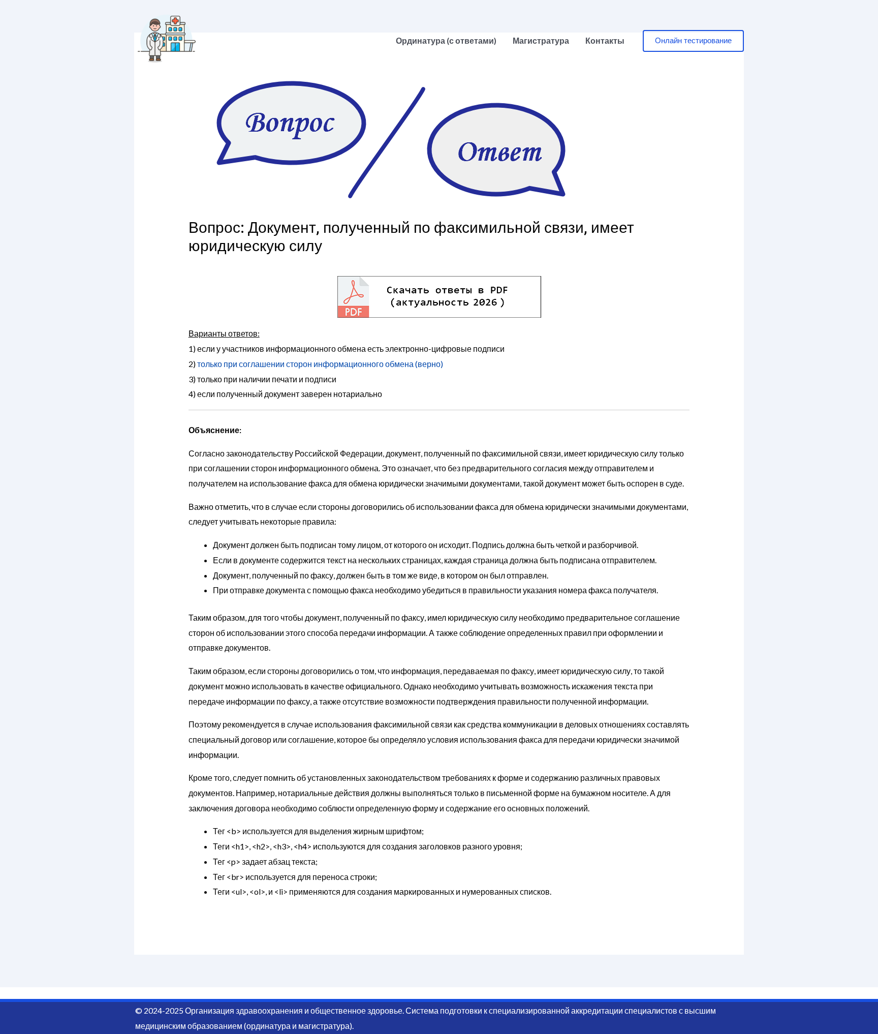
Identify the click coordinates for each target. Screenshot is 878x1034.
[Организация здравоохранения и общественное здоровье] (166, 39)
